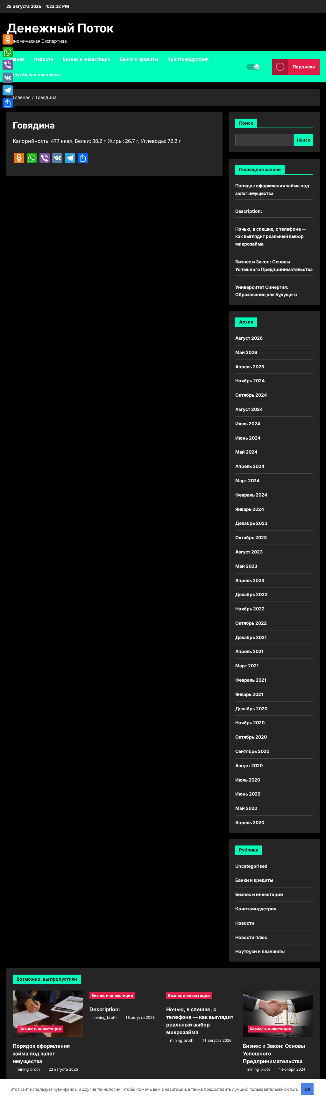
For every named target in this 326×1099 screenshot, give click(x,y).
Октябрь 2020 (251, 737)
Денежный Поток (60, 28)
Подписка (304, 66)
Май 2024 (246, 452)
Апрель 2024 (249, 466)
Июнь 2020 (247, 793)
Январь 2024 (249, 509)
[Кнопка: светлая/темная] (252, 67)
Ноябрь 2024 (250, 380)
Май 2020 (246, 808)
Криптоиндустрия (188, 59)
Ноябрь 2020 (250, 722)
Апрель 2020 (249, 822)
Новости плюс (251, 937)
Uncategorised (251, 866)
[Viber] (7, 65)
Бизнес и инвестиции (86, 59)
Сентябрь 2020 (252, 751)
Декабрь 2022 (251, 594)
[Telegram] (7, 90)
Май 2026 (246, 352)
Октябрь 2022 (251, 623)
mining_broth (28, 1069)
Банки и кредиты (139, 59)
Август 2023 (249, 551)
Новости (43, 59)
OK (307, 1089)
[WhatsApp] (7, 52)
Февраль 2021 (250, 680)
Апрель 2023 (249, 580)
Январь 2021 (249, 694)
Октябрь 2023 (251, 537)
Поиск (246, 123)
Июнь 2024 (247, 438)
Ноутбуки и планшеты (35, 74)
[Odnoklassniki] (7, 39)
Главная (15, 59)
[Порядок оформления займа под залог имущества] (48, 1014)
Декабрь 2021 (250, 637)
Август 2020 (249, 765)
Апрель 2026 (249, 366)
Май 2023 (246, 566)
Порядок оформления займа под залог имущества (41, 1053)
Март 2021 (247, 665)
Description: (248, 211)
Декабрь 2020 (251, 708)
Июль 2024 (247, 423)
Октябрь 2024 (251, 395)
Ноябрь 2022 (250, 608)
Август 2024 (249, 409)
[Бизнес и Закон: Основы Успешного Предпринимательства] (278, 1014)
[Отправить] (7, 103)
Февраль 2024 (251, 494)
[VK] (7, 77)
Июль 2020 (247, 780)
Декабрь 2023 (251, 523)
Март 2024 (247, 480)
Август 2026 (249, 338)
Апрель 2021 (249, 651)
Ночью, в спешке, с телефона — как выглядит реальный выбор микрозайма (270, 236)
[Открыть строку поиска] (265, 66)
